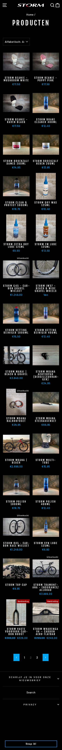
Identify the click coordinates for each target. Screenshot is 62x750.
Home (30, 14)
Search (31, 692)
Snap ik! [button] (31, 743)
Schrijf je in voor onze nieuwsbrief (30, 679)
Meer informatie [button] (16, 734)
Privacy (30, 704)
